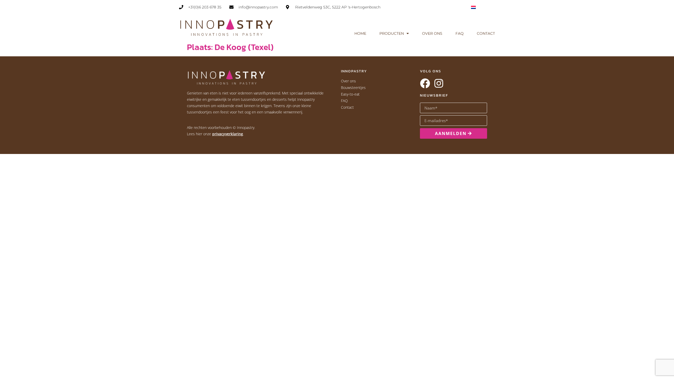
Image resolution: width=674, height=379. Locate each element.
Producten (391, 33)
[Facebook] (425, 83)
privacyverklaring (227, 133)
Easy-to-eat (350, 94)
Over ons (432, 33)
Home (360, 33)
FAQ (459, 33)
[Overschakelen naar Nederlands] (473, 7)
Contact (486, 33)
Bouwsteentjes (353, 87)
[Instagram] (439, 83)
